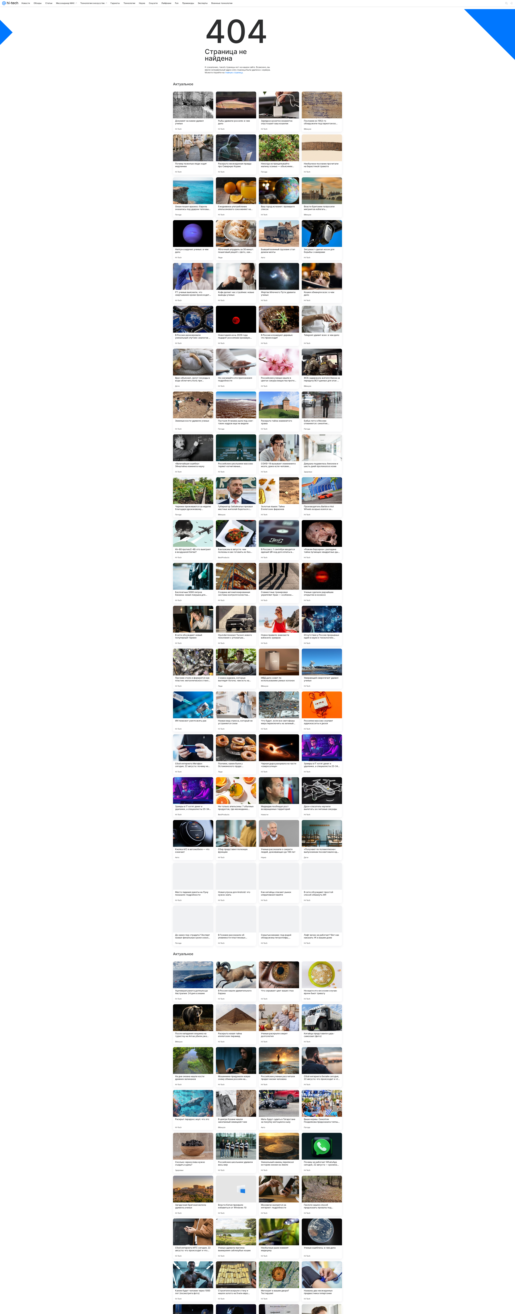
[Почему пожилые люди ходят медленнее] (193, 154)
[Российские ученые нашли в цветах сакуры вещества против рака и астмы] (279, 369)
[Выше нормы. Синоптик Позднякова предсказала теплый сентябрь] (322, 1281)
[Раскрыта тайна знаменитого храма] (279, 412)
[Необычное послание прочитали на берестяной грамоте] (322, 154)
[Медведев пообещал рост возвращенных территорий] (279, 797)
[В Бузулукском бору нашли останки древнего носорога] (322, 1054)
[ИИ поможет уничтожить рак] (193, 711)
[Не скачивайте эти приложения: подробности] (236, 369)
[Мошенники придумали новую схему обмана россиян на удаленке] (236, 1239)
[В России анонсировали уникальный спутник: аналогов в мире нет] (193, 326)
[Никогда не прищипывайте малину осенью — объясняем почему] (279, 154)
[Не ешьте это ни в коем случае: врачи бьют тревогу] (322, 1153)
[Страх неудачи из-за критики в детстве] (193, 969)
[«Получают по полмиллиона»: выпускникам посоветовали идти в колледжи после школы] (322, 840)
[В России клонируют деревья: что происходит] (279, 326)
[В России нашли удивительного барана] (236, 1153)
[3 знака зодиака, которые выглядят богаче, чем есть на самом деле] (236, 669)
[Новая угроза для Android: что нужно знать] (236, 883)
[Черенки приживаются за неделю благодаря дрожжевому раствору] (193, 497)
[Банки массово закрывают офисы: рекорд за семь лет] (322, 1011)
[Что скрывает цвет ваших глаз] (279, 1153)
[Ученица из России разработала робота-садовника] (279, 1011)
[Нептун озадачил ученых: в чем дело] (193, 240)
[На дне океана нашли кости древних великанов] (193, 1239)
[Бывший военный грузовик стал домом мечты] (279, 240)
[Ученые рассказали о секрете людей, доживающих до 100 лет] (279, 840)
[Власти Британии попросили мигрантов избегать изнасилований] (322, 197)
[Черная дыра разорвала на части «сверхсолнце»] (279, 754)
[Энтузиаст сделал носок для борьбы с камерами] (322, 240)
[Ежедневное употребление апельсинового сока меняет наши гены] (236, 197)
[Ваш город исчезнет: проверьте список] (279, 197)
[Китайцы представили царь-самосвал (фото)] (322, 1196)
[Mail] (4, 3)
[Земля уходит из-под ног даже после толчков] (236, 969)
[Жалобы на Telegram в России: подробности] (279, 969)
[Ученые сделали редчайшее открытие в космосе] (322, 583)
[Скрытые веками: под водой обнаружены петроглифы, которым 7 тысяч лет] (279, 926)
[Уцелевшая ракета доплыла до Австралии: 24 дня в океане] (193, 1153)
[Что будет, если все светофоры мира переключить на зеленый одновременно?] (279, 711)
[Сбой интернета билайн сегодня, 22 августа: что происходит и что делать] (322, 1239)
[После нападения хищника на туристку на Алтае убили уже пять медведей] (193, 1196)
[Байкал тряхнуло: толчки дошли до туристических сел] (236, 1054)
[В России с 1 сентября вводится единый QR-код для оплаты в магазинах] (279, 540)
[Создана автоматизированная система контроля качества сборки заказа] (236, 583)
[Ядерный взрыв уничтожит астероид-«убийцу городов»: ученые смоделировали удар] (322, 969)
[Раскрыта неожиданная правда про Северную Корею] (236, 154)
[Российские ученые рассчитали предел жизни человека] (279, 1239)
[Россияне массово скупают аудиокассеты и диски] (322, 711)
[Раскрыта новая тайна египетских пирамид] (236, 1196)
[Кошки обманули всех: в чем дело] (322, 283)
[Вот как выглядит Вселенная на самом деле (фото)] (279, 1097)
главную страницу (234, 72)
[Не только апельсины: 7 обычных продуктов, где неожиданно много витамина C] (236, 797)
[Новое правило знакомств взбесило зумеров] (279, 626)
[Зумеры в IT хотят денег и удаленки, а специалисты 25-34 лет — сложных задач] (322, 754)
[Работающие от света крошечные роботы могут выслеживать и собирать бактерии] (279, 1054)
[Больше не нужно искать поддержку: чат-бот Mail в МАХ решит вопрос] (236, 1097)
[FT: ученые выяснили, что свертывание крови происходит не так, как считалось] (193, 283)
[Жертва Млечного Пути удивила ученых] (279, 283)
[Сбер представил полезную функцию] (236, 840)
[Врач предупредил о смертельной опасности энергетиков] (193, 1054)
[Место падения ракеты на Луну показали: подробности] (193, 883)
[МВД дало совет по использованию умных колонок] (279, 669)
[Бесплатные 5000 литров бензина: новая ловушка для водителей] (193, 583)
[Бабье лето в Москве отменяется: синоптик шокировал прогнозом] (322, 412)
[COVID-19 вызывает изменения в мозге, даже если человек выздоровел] (279, 454)
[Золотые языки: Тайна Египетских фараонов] (279, 497)
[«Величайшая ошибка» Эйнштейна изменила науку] (193, 454)
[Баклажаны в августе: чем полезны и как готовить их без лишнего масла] (236, 540)
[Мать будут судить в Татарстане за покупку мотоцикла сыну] (279, 1281)
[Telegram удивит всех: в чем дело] (322, 326)
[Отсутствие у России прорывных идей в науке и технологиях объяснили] (322, 626)
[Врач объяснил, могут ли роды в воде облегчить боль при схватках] (193, 369)
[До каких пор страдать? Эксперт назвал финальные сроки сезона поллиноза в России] (193, 926)
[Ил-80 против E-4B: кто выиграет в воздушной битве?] (193, 540)
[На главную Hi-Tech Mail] (12, 3)
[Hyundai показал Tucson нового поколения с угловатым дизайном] (236, 626)
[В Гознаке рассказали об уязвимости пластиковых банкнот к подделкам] (236, 926)
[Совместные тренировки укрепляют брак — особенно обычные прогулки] (279, 583)
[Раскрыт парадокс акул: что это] (193, 1281)
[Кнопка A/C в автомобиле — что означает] (193, 840)
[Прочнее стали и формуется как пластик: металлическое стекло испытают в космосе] (193, 669)
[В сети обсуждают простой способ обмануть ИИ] (322, 883)
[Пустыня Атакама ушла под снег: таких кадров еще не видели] (236, 412)
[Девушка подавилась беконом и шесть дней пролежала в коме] (322, 454)
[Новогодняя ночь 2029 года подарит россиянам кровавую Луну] (236, 326)
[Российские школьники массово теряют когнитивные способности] (236, 454)
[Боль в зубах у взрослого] (193, 1011)
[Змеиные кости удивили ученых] (193, 412)
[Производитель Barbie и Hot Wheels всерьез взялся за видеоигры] (322, 497)
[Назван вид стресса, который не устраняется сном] (236, 711)
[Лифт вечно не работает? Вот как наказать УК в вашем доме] (322, 926)
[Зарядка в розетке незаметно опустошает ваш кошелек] (279, 112)
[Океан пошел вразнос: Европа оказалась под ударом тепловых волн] (193, 197)
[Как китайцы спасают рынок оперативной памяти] (279, 883)
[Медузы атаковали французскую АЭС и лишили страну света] (322, 1097)
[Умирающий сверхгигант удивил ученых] (322, 669)
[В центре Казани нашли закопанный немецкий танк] (236, 1281)
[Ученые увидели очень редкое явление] (236, 1011)
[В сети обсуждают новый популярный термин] (193, 626)
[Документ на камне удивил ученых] (193, 112)
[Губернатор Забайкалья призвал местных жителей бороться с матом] (236, 497)
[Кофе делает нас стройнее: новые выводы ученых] (236, 283)
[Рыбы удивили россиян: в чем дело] (236, 112)
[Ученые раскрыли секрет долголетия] (279, 1196)
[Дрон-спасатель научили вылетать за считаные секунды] (322, 797)
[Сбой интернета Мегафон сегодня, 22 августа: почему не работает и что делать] (193, 754)
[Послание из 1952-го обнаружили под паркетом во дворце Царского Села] (322, 112)
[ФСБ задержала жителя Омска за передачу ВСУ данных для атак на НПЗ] (322, 369)
